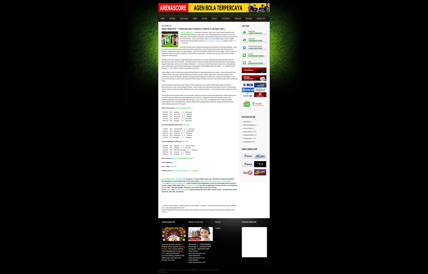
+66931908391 (205, 244)
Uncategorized (247, 142)
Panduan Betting (248, 135)
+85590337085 (205, 247)
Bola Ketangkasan (249, 125)
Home (163, 18)
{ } (185, 189)
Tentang (172, 18)
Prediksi (249, 18)
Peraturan (184, 18)
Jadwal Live (260, 18)
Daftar (204, 18)
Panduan (238, 18)
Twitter (217, 228)
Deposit (214, 18)
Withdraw (226, 18)
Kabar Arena (247, 132)
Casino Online (247, 128)
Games (195, 18)
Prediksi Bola (247, 138)
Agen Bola (246, 121)
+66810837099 (203, 249)
